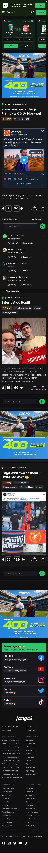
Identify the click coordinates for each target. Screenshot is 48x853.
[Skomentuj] (42, 401)
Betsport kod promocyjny (11, 747)
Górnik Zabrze (7, 798)
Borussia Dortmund (32, 815)
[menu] (3, 12)
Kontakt (29, 726)
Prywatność (31, 730)
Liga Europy (30, 771)
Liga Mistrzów (30, 767)
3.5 (18, 39)
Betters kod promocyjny (10, 767)
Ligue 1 (28, 764)
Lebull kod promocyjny (10, 743)
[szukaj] (33, 12)
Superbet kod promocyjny (11, 750)
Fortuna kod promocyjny (11, 760)
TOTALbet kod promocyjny (12, 777)
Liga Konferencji (31, 774)
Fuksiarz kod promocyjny (11, 754)
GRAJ (10, 46)
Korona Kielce (7, 826)
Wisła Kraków (7, 791)
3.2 (28, 39)
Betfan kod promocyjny (10, 764)
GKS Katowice (7, 822)
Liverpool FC (30, 795)
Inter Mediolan (31, 826)
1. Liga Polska (30, 743)
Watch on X (36, 152)
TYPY (26, 46)
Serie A (28, 760)
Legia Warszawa (8, 788)
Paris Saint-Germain (33, 819)
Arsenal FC (29, 788)
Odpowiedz (27, 243)
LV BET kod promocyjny (10, 757)
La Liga (28, 754)
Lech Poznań (6, 795)
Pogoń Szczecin (8, 812)
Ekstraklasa (30, 740)
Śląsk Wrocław (7, 802)
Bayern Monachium (32, 812)
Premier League (31, 750)
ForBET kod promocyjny (10, 774)
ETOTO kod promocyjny (11, 740)
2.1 (8, 39)
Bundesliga (30, 757)
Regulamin (6, 730)
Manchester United (32, 802)
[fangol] (24, 718)
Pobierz (40, 5)
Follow (24, 134)
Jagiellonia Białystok (9, 809)
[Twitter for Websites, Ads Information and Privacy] (43, 174)
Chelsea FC (30, 791)
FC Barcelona (30, 809)
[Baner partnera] (24, 75)
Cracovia (5, 805)
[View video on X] (24, 160)
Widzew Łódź (7, 815)
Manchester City (31, 798)
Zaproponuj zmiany (10, 726)
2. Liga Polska (30, 747)
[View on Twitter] (42, 133)
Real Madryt (30, 805)
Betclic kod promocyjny (10, 771)
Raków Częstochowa (9, 819)
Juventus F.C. (30, 822)
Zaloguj (41, 12)
